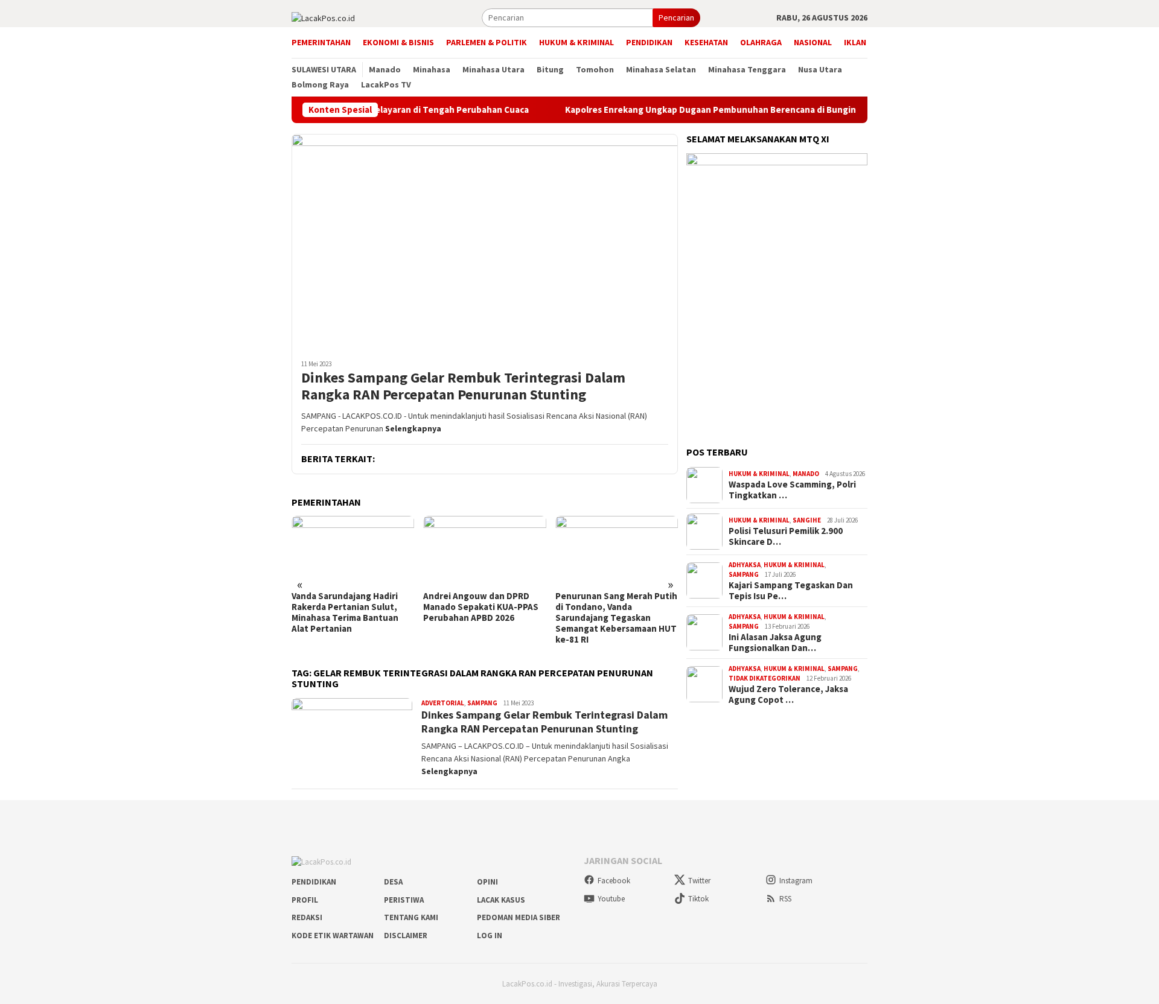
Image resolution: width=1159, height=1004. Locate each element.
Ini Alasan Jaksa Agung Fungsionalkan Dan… (775, 642)
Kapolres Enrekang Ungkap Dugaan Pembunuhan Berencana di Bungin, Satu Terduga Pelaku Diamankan (767, 109)
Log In (489, 935)
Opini (487, 882)
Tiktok (698, 899)
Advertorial (442, 703)
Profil (305, 900)
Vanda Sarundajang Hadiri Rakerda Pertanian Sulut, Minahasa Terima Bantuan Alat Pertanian (345, 612)
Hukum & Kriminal (759, 473)
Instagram (796, 880)
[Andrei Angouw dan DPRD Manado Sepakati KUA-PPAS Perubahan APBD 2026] (484, 550)
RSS (785, 899)
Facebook (614, 880)
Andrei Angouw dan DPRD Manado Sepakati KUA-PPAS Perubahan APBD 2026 (480, 607)
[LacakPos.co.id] (323, 16)
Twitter (699, 880)
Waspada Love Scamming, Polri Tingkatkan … (792, 490)
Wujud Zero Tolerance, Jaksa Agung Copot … (788, 694)
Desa (393, 882)
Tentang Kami (411, 917)
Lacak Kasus (501, 900)
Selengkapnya (413, 428)
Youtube (611, 899)
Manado (806, 473)
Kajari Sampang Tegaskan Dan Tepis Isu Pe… (791, 591)
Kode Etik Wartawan (333, 935)
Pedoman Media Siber (518, 917)
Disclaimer (405, 935)
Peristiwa (404, 900)
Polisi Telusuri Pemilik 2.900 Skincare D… (786, 536)
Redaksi (307, 917)
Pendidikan (314, 882)
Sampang (482, 703)
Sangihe (807, 520)
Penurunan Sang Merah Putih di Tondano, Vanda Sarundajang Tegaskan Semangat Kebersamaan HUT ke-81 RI (616, 618)
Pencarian (676, 17)
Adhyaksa (745, 565)
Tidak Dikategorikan (764, 678)
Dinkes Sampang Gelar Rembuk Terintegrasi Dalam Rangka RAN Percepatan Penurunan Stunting (463, 386)
